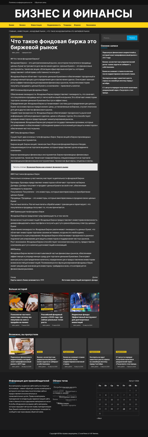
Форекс (77, 25)
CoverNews (83, 433)
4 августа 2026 (78, 366)
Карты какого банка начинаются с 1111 (27, 278)
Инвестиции (36, 25)
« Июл (99, 418)
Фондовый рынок (16, 37)
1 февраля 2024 (26, 52)
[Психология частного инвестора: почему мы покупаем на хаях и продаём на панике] (23, 302)
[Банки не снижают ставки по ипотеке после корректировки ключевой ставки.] (74, 346)
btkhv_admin (16, 52)
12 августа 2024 (87, 325)
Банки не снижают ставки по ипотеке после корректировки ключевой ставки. (118, 72)
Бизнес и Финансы (73, 13)
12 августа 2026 (52, 366)
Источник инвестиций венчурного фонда (80, 278)
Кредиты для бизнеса (18, 352)
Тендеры (67, 25)
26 (112, 409)
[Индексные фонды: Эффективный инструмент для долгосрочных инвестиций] (84, 302)
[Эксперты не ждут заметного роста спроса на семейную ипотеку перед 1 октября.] (100, 346)
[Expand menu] (15, 25)
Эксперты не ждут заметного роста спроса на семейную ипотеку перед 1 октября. (117, 80)
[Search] (137, 25)
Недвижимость (54, 25)
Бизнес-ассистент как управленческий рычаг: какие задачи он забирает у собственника (118, 64)
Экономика (91, 25)
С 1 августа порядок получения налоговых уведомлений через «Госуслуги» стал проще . (119, 90)
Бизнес (23, 25)
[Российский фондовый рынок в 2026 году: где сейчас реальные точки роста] (54, 302)
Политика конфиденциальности (20, 2)
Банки (11, 25)
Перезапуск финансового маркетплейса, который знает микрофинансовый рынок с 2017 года (119, 55)
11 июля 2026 (25, 325)
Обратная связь (40, 2)
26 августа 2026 (26, 366)
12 (112, 400)
